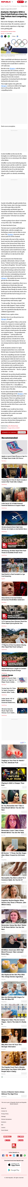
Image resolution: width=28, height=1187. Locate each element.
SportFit (3, 33)
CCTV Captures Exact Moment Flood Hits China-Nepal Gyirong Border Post (14, 622)
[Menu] (26, 2)
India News (4, 626)
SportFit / (7, 6)
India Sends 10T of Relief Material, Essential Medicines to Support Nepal (13, 504)
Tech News (4, 460)
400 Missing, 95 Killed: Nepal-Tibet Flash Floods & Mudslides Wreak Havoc (14, 552)
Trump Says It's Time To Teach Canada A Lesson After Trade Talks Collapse (14, 481)
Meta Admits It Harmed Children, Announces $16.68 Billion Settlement (13, 599)
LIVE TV (21, 2)
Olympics (12, 68)
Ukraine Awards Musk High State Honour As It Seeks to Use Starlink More (14, 528)
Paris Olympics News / (15, 6)
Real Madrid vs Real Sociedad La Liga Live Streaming (13, 575)
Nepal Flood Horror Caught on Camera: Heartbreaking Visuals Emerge (14, 670)
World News (4, 484)
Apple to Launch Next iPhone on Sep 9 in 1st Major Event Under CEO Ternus (14, 457)
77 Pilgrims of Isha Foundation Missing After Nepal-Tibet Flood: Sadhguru (14, 646)
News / (2, 6)
